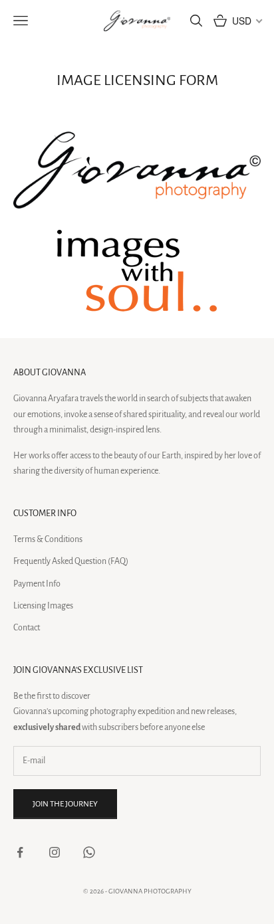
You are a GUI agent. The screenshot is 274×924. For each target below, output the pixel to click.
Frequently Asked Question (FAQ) (70, 561)
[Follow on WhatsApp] (89, 852)
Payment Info (37, 584)
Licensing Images (43, 605)
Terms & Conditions (47, 539)
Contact (26, 627)
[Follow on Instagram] (54, 852)
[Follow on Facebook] (20, 852)
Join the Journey (65, 804)
